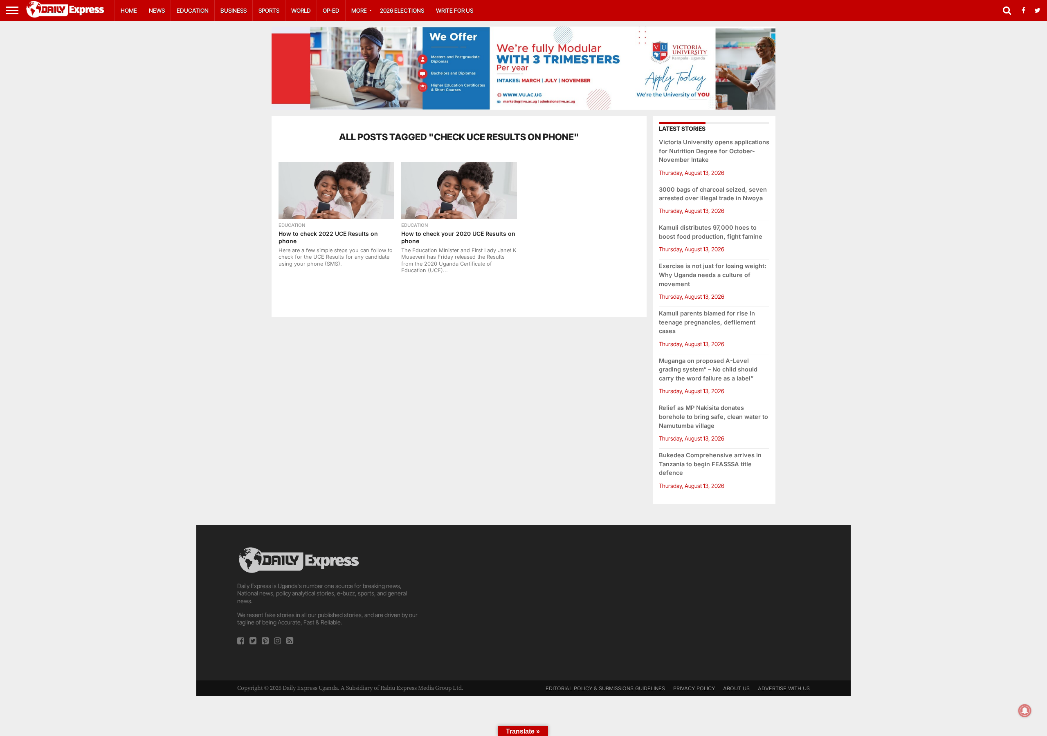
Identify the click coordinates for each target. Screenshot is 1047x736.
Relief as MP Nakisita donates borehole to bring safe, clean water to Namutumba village (713, 416)
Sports (268, 10)
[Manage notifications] (1024, 710)
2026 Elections (402, 10)
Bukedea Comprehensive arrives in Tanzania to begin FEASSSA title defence (710, 464)
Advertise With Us (784, 688)
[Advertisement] (523, 603)
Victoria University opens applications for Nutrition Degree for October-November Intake (714, 151)
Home (129, 10)
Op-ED (331, 10)
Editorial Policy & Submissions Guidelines (605, 688)
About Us (736, 688)
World (301, 10)
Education (193, 10)
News (157, 10)
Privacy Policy (694, 688)
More (359, 10)
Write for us (454, 10)
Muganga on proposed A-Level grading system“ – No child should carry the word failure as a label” (708, 369)
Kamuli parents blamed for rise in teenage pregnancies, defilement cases (707, 322)
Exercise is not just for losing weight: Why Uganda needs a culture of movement (712, 274)
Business (233, 10)
